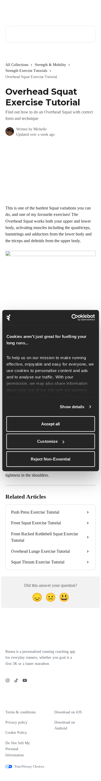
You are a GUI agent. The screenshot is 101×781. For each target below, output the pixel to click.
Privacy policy (16, 722)
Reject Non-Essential (51, 458)
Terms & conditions (20, 712)
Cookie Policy (16, 733)
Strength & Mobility (50, 65)
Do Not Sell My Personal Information (17, 749)
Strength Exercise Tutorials (26, 71)
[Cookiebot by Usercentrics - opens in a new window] (72, 317)
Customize (47, 441)
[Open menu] (91, 9)
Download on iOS (68, 712)
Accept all (50, 423)
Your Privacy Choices (29, 766)
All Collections (16, 65)
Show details (72, 406)
